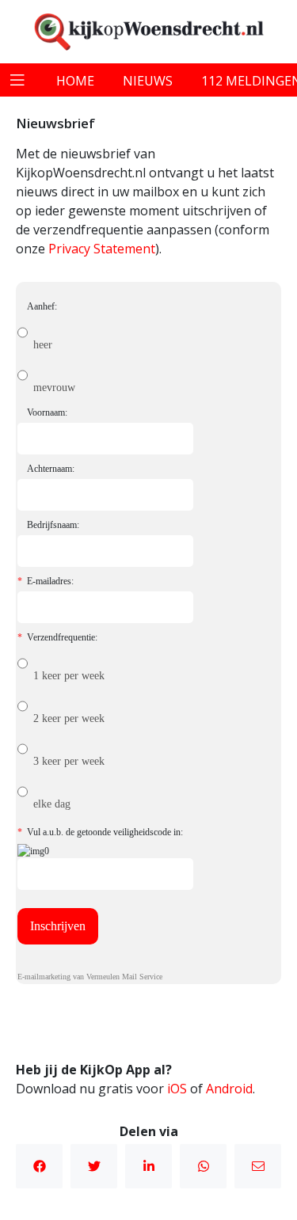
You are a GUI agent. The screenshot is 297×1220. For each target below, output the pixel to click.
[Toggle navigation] (17, 80)
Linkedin (148, 1166)
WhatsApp (203, 1166)
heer (42, 345)
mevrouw (54, 387)
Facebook (39, 1166)
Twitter (93, 1166)
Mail (257, 1166)
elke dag (51, 804)
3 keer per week (69, 761)
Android (229, 1088)
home (75, 80)
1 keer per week (69, 676)
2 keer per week (69, 718)
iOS (177, 1088)
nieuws (148, 80)
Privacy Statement (101, 248)
